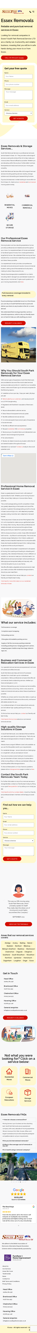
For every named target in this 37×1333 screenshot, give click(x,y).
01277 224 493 (8, 989)
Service (6, 110)
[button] (33, 12)
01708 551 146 (8, 1003)
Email (6, 102)
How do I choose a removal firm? (15, 1119)
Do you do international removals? (16, 1141)
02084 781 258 (8, 981)
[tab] (18, 1120)
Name (6, 73)
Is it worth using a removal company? (17, 1150)
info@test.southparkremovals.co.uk (15, 1010)
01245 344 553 (8, 996)
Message (7, 89)
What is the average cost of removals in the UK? (17, 1145)
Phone (6, 81)
